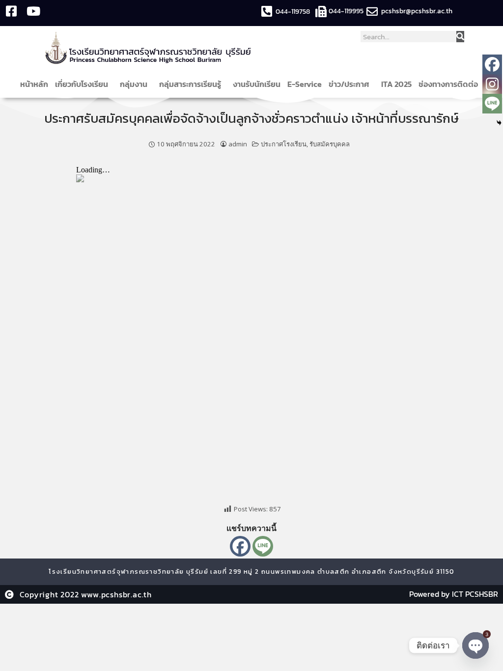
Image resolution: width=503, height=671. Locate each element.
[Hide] (499, 123)
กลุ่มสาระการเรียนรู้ (190, 84)
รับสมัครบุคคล (329, 144)
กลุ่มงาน (133, 84)
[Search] (460, 36)
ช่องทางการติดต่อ (448, 84)
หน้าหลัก (34, 84)
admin (237, 144)
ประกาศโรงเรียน (284, 144)
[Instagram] (492, 84)
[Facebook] (240, 546)
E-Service (304, 84)
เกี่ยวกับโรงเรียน (81, 84)
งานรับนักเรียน (256, 84)
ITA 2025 (396, 84)
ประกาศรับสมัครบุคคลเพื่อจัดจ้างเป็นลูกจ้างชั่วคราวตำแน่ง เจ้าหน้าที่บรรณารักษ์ (251, 118)
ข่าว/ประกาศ (349, 84)
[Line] (262, 546)
